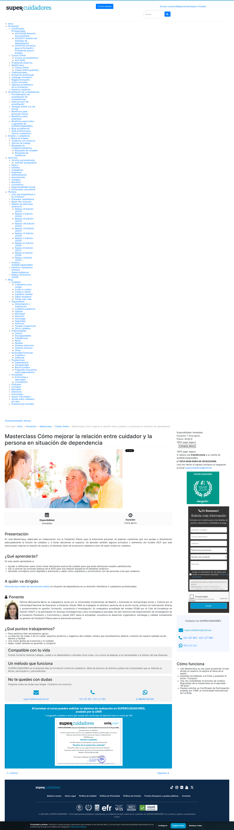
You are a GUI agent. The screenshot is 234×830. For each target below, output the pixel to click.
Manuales (16, 389)
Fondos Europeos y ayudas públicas (161, 796)
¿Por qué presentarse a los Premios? (23, 195)
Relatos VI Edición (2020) (24, 234)
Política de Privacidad (110, 796)
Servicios (19, 323)
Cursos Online (19, 55)
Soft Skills (20, 60)
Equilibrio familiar (24, 294)
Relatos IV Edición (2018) (24, 244)
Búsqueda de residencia (21, 154)
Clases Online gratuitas (26, 70)
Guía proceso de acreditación (20, 102)
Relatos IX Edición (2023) (24, 219)
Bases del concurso (21, 201)
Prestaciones (18, 360)
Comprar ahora (187, 446)
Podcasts (16, 384)
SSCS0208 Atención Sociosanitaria (25, 34)
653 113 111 (190, 645)
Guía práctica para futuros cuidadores (21, 132)
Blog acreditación (21, 128)
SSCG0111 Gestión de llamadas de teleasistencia (26, 41)
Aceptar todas (178, 825)
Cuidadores (17, 170)
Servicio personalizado (23, 160)
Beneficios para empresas (19, 117)
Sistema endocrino (24, 345)
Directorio (17, 391)
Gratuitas (15, 420)
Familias (16, 167)
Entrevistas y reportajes (21, 378)
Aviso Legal (70, 796)
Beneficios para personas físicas (20, 112)
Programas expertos (22, 62)
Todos (8, 420)
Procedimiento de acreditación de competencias (21, 97)
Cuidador (16, 282)
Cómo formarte (19, 82)
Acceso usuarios (105, 6)
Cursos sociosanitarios (26, 57)
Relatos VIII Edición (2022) (25, 224)
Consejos (16, 386)
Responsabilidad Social (23, 187)
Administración (19, 174)
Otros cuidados (23, 328)
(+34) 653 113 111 (145, 699)
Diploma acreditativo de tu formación (22, 85)
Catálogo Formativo (22, 77)
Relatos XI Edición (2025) (24, 210)
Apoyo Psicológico (21, 396)
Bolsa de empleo (20, 138)
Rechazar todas (195, 825)
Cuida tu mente (23, 291)
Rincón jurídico (22, 367)
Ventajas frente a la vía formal (23, 107)
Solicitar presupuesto (26, 162)
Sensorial (19, 357)
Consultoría (17, 184)
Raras (18, 340)
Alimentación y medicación (22, 305)
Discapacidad (22, 365)
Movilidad (20, 313)
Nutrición (19, 316)
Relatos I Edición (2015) (23, 258)
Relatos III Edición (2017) (24, 249)
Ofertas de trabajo (21, 143)
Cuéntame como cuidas (23, 285)
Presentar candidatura (23, 199)
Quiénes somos (54, 796)
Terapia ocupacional (25, 326)
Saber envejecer (23, 296)
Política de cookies (78, 827)
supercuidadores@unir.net (36, 699)
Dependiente (18, 301)
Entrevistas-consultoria (23, 189)
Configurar (163, 825)
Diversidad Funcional (22, 352)
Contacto (186, 796)
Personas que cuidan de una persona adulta (27, 586)
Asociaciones (18, 177)
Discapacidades (23, 335)
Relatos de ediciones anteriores (22, 205)
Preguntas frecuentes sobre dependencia (26, 371)
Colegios (16, 179)
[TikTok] (171, 787)
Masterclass (18, 65)
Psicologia (20, 318)
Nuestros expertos (21, 89)
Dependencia (21, 362)
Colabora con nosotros (23, 140)
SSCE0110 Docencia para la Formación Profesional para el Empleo (25, 49)
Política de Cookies (132, 796)
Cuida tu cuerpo (23, 289)
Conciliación (21, 382)
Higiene (19, 311)
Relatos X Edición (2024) (24, 215)
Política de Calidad (87, 796)
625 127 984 (99, 699)
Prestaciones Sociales (23, 404)
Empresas (17, 172)
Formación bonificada (23, 75)
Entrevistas (17, 394)
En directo (25, 420)
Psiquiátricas (21, 338)
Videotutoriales (19, 72)
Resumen (16, 182)
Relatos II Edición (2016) (23, 254)
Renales (19, 343)
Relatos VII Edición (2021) (24, 229)
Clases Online (22, 67)
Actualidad (17, 374)
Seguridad (20, 321)
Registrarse (182, 6)
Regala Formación (21, 79)
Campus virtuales (197, 6)
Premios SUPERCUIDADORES (22, 263)
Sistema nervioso (23, 347)
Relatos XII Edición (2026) (21, 276)
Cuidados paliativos (25, 308)
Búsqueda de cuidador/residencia (22, 146)
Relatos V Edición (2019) (24, 239)
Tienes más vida (23, 299)
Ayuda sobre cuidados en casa (23, 400)
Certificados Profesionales (18, 29)
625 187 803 (85, 699)
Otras (17, 350)
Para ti (15, 165)
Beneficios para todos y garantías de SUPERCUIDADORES (23, 123)
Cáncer (18, 333)
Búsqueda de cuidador (26, 150)
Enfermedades (19, 330)
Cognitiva (20, 355)
